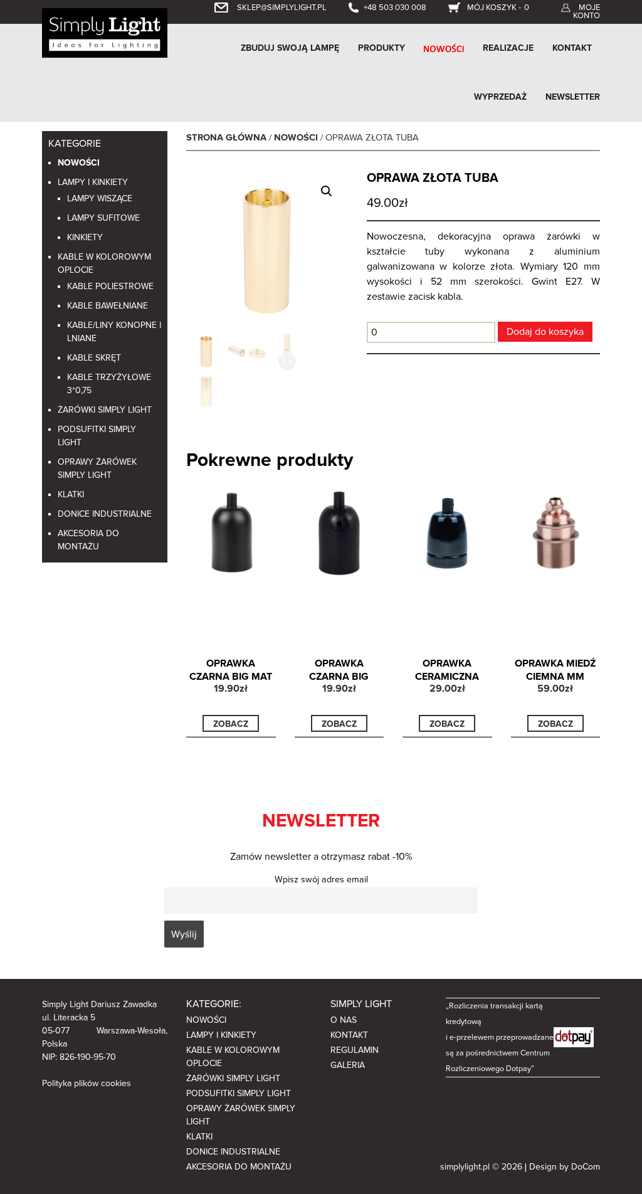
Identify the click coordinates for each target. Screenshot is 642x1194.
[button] (326, 191)
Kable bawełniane (107, 305)
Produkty (381, 48)
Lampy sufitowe (103, 218)
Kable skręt (94, 357)
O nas (343, 1020)
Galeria (347, 1065)
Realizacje (508, 48)
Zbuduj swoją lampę (290, 48)
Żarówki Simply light (105, 409)
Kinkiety (85, 237)
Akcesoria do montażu (239, 1166)
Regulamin (354, 1050)
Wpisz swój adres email (321, 879)
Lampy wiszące (99, 198)
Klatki (71, 494)
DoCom (585, 1166)
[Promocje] (444, 48)
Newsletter (572, 97)
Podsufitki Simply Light (238, 1093)
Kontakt (572, 48)
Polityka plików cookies (86, 1083)
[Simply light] (104, 32)
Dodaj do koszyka (545, 331)
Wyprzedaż (500, 97)
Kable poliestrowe (110, 286)
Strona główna (226, 137)
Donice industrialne (105, 514)
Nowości (79, 162)
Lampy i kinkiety (93, 182)
